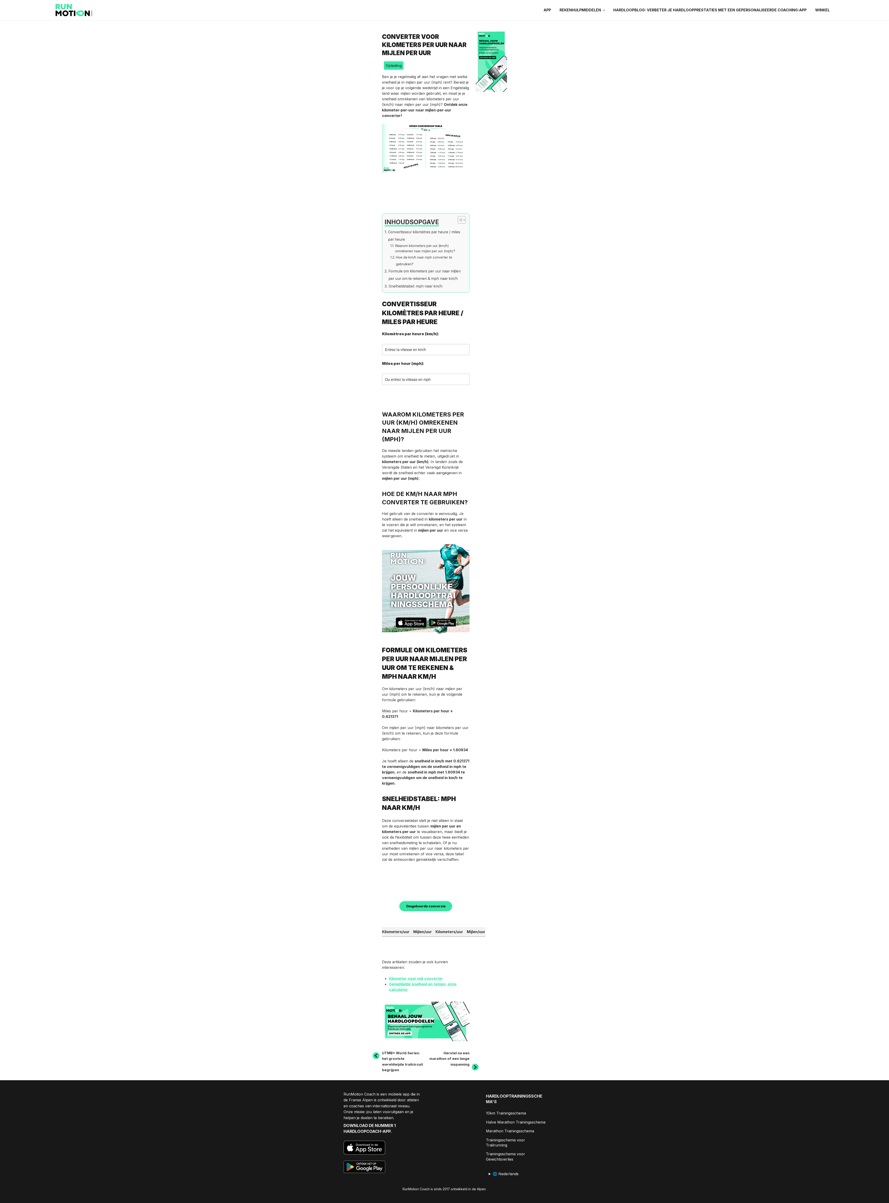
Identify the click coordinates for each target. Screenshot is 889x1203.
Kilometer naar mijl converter (416, 978)
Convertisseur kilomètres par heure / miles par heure (424, 236)
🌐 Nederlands (506, 1173)
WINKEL (822, 10)
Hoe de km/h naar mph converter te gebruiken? (424, 260)
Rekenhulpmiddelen (580, 10)
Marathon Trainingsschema (510, 1131)
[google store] (442, 623)
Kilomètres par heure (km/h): (411, 334)
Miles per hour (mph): (403, 363)
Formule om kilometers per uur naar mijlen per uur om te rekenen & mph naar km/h (424, 275)
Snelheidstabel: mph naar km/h (415, 286)
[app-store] (411, 623)
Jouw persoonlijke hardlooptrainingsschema (423, 591)
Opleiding (394, 65)
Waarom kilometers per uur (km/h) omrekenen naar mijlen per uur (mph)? (425, 248)
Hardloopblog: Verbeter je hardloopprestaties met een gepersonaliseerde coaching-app (710, 10)
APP (547, 10)
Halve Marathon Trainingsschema (515, 1122)
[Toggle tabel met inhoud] (459, 220)
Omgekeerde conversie (426, 906)
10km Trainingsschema (506, 1113)
